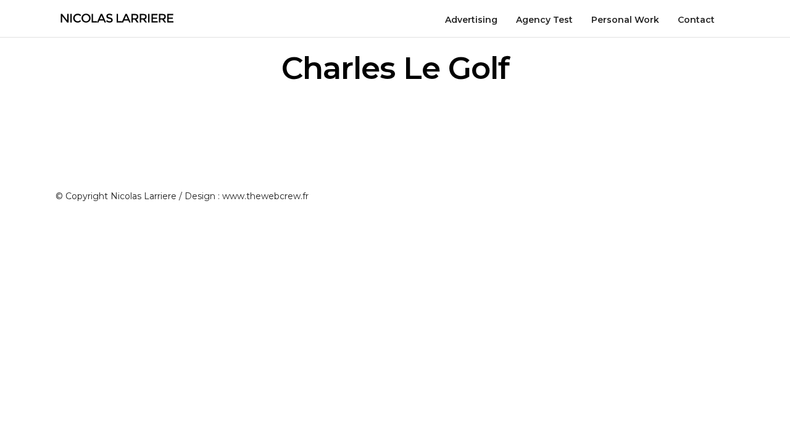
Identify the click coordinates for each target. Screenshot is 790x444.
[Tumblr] (707, 201)
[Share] (730, 21)
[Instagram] (685, 201)
